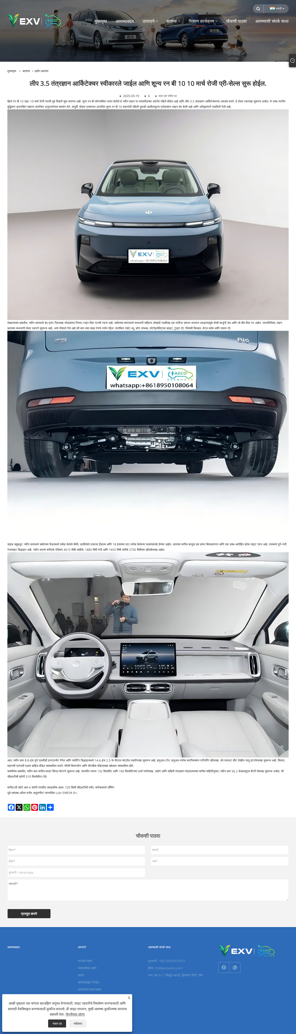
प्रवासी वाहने (85, 961)
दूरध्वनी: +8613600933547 (166, 961)
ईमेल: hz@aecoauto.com (165, 968)
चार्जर (81, 975)
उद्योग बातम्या (41, 71)
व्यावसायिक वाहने (87, 968)
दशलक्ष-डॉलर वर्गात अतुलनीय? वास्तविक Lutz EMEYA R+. (44, 793)
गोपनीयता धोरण (75, 1014)
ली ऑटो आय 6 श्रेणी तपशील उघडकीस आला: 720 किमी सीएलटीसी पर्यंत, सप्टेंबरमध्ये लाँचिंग (64, 787)
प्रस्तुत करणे (29, 913)
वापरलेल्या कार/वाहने (89, 989)
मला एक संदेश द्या (168, 96)
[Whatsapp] (235, 967)
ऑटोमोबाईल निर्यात (88, 982)
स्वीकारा (78, 1023)
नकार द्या (57, 1023)
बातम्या (26, 71)
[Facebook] (223, 967)
